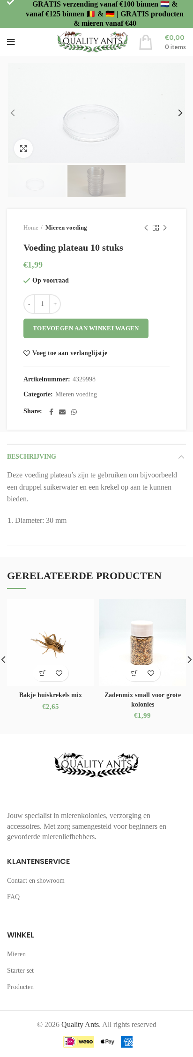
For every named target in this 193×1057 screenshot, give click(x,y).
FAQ (13, 897)
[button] (42, 673)
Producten (20, 986)
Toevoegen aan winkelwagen (86, 328)
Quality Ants (80, 1024)
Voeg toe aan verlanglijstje (69, 353)
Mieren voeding (66, 227)
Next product (165, 227)
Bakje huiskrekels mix (50, 695)
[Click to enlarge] (23, 148)
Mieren (16, 954)
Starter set (20, 970)
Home (30, 227)
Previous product (146, 227)
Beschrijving (31, 456)
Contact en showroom (36, 880)
